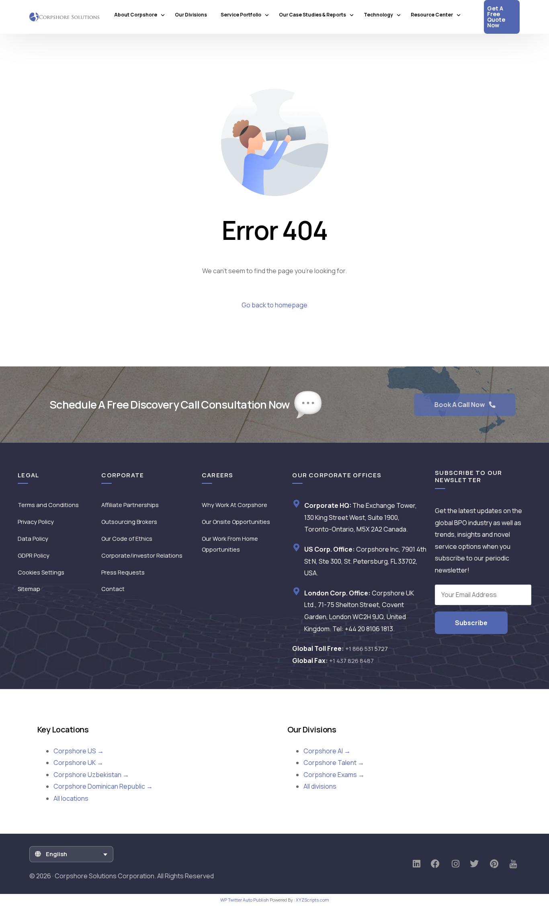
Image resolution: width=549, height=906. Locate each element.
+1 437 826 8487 (351, 661)
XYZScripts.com (312, 900)
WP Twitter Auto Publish (244, 900)
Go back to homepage (274, 305)
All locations (70, 798)
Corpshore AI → (326, 750)
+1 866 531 (366, 648)
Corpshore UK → (78, 762)
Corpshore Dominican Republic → (103, 786)
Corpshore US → (78, 750)
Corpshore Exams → (334, 774)
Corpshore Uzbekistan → (91, 774)
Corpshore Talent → (333, 762)
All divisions (319, 786)
